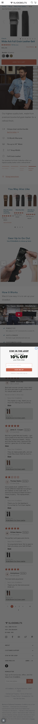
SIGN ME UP (18, 370)
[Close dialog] (36, 348)
